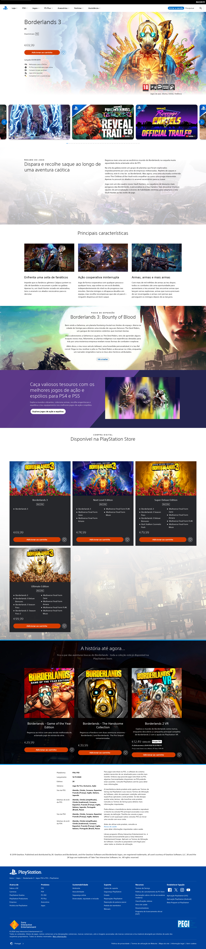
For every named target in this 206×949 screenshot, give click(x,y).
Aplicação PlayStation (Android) (179, 899)
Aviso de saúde (141, 904)
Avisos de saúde (110, 827)
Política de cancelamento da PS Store (150, 892)
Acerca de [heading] (14, 884)
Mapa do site (164, 943)
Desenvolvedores (142, 908)
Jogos (35, 8)
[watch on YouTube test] (126, 136)
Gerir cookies (191, 943)
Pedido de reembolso (112, 905)
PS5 (24, 8)
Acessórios (62, 8)
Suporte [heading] (107, 884)
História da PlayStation (18, 905)
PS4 (42, 892)
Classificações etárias (143, 901)
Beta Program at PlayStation (178, 902)
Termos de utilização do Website (144, 943)
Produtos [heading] (45, 884)
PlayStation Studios (17, 895)
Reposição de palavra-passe (115, 902)
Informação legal (177, 943)
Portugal (18, 943)
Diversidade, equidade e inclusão (85, 899)
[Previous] (4, 122)
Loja (13, 8)
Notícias (78, 8)
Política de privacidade (120, 943)
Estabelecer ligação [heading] (176, 884)
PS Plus (47, 8)
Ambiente (76, 888)
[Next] (202, 122)
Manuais (107, 909)
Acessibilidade (78, 892)
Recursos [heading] (139, 884)
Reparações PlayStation (113, 899)
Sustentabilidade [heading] (80, 884)
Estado (106, 895)
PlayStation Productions (19, 899)
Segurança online (79, 895)
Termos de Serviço (142, 888)
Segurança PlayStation (112, 892)
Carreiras (13, 892)
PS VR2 (43, 895)
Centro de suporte (111, 888)
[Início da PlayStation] (5, 8)
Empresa (13, 902)
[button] (103, 122)
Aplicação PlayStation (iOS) (177, 896)
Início (12, 878)
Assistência (93, 8)
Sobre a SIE (14, 888)
